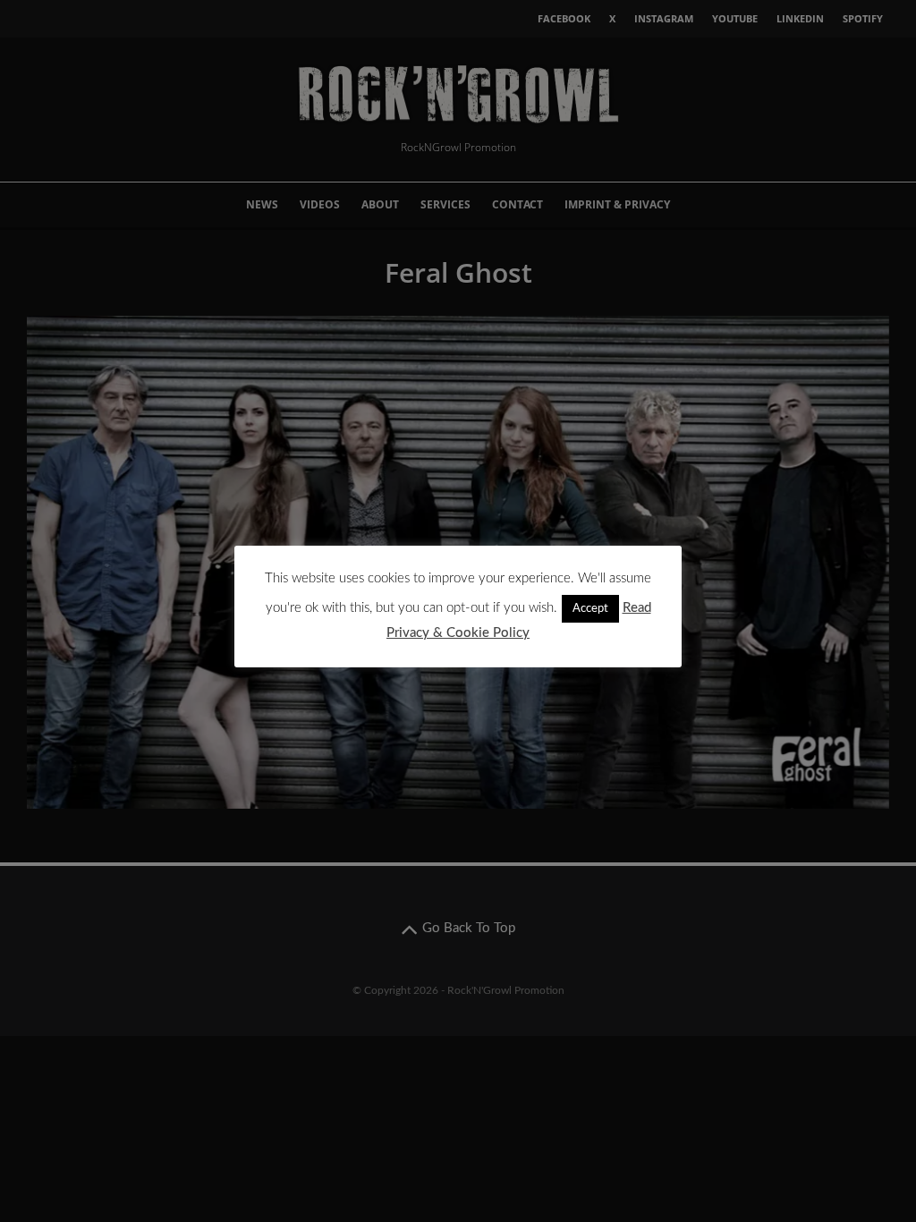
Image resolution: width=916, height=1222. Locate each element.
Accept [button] (590, 609)
